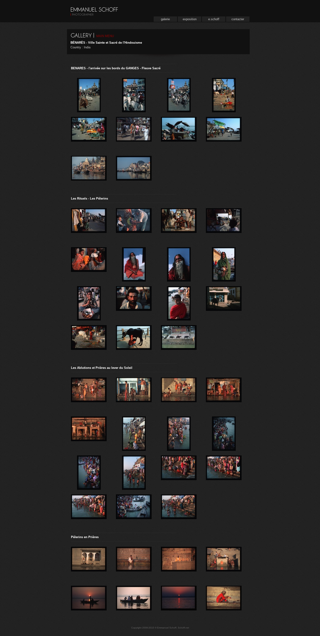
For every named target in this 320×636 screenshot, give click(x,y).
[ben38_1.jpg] (88, 510)
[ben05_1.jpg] (133, 133)
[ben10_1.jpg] (133, 172)
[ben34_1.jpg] (88, 471)
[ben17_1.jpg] (178, 263)
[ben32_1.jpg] (178, 432)
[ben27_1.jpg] (133, 394)
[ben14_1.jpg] (133, 224)
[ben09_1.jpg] (88, 172)
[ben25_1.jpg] (178, 341)
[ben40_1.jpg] (133, 510)
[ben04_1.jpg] (223, 94)
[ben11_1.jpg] (88, 224)
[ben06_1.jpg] (88, 133)
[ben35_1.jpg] (133, 471)
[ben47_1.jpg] (88, 602)
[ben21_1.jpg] (133, 302)
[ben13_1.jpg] (178, 224)
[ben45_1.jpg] (223, 602)
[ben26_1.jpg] (88, 394)
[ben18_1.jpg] (223, 263)
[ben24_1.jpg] (133, 341)
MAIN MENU (105, 36)
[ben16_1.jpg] (133, 263)
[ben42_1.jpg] (223, 563)
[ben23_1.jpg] (88, 341)
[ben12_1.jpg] (223, 224)
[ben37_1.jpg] (223, 471)
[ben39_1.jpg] (178, 510)
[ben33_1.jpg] (223, 432)
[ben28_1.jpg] (223, 394)
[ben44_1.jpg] (178, 563)
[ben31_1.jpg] (133, 432)
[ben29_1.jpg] (178, 394)
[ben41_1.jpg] (88, 563)
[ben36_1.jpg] (178, 471)
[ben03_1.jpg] (178, 94)
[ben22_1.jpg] (223, 302)
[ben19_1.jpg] (88, 302)
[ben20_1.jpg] (178, 302)
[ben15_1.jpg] (88, 263)
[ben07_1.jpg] (178, 133)
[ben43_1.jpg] (133, 563)
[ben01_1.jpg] (133, 94)
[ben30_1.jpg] (88, 432)
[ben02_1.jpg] (88, 94)
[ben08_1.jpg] (223, 133)
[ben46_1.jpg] (133, 602)
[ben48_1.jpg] (178, 602)
